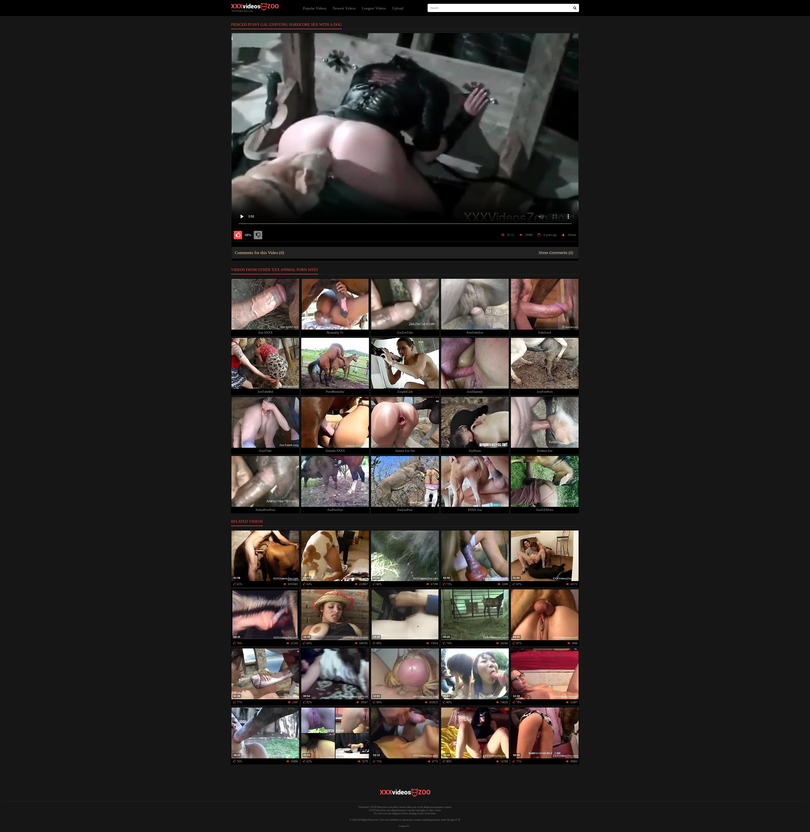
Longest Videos (374, 8)
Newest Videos (344, 8)
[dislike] (258, 235)
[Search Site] (575, 8)
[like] (238, 235)
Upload (397, 8)
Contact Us (404, 826)
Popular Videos (314, 8)
